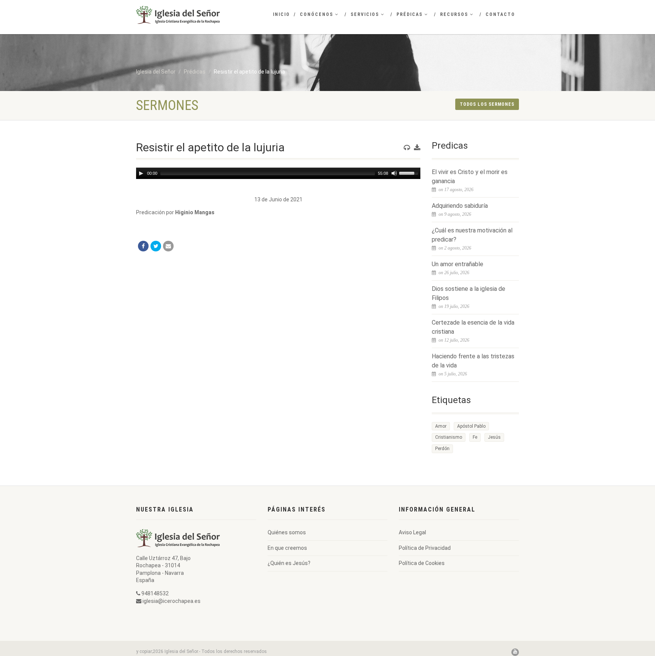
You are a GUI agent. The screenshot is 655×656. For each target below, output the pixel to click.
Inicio (281, 14)
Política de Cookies (422, 563)
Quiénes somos (287, 532)
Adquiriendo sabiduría (460, 205)
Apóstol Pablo (471, 426)
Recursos (454, 14)
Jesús (494, 437)
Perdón (442, 448)
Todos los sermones (487, 104)
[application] (278, 173)
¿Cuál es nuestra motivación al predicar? (472, 235)
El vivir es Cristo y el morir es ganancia (470, 176)
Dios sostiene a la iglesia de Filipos (468, 293)
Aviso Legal (412, 532)
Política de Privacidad (425, 548)
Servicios (365, 14)
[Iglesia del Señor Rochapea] (196, 15)
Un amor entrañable (457, 264)
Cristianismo (448, 437)
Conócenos (316, 14)
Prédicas (409, 14)
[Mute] (394, 173)
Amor (441, 426)
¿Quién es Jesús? (289, 563)
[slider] (409, 172)
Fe (475, 437)
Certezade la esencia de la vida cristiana (473, 327)
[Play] (141, 173)
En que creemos (287, 548)
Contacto (500, 14)
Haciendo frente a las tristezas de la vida (473, 361)
